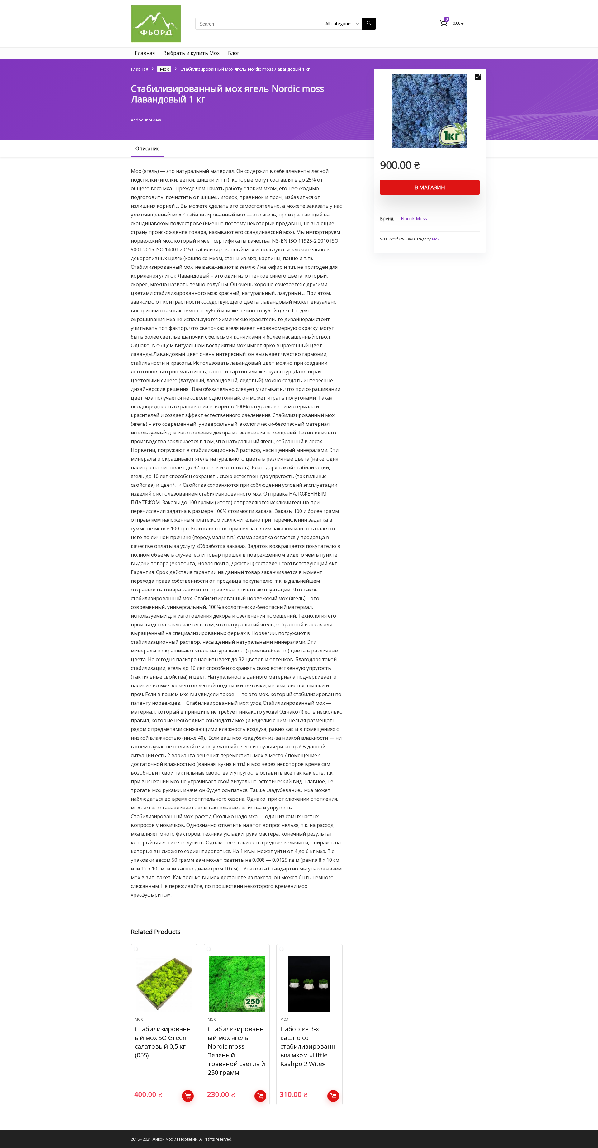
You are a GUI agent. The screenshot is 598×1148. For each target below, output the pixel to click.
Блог (233, 53)
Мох (164, 69)
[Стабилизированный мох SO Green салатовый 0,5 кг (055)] (164, 984)
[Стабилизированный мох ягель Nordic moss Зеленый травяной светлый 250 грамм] (237, 984)
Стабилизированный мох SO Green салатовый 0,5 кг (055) (163, 1042)
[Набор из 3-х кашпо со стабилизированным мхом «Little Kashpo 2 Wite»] (309, 984)
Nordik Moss (414, 218)
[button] (478, 77)
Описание (147, 148)
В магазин (430, 187)
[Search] (369, 24)
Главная (145, 53)
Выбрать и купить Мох (191, 53)
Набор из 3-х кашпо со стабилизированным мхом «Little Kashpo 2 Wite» (307, 1046)
